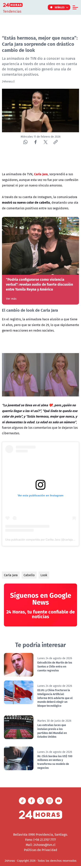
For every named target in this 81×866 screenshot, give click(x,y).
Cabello (29, 575)
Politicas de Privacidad (40, 849)
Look (43, 575)
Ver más (11, 299)
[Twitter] (45, 142)
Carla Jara (11, 575)
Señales (60, 7)
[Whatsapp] (25, 142)
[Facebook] (35, 142)
